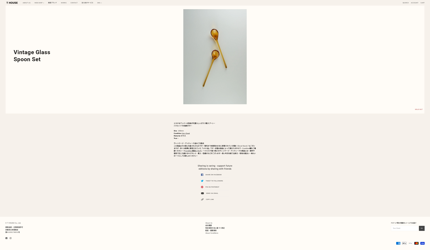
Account (414, 3)
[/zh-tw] (12, 3)
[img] (6, 238)
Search (406, 3)
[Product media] (215, 56)
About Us (208, 223)
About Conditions (211, 233)
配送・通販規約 (211, 230)
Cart (423, 3)
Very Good (186, 133)
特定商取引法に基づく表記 (215, 228)
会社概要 (208, 225)
